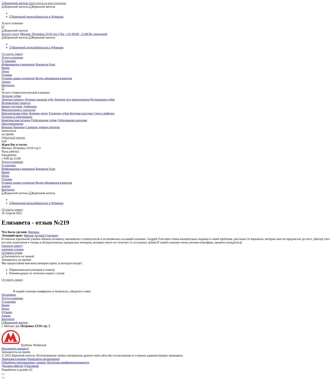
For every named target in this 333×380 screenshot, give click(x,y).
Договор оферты (12, 365)
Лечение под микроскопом (71, 99)
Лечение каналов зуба (38, 99)
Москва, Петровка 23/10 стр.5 (39, 34)
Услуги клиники (12, 57)
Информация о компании (18, 64)
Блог (52, 64)
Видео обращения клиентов (53, 78)
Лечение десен (38, 113)
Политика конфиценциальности (68, 362)
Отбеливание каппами (72, 120)
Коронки (19, 127)
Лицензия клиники (14, 359)
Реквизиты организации (44, 359)
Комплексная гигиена (16, 120)
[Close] (3, 374)
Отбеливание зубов (44, 120)
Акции (6, 81)
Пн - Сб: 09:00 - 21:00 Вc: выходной (83, 34)
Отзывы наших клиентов (18, 78)
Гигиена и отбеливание (17, 116)
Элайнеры (30, 106)
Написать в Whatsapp (49, 16)
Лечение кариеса (13, 99)
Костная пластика (81, 113)
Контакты (8, 85)
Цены (5, 71)
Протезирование (12, 123)
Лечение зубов (11, 96)
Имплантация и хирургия (18, 110)
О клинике (9, 61)
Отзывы (7, 74)
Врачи (6, 68)
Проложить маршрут (15, 348)
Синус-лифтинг (104, 113)
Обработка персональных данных (24, 362)
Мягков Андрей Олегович (41, 235)
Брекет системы (12, 106)
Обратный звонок (13, 137)
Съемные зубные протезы (43, 127)
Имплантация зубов (15, 113)
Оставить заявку (12, 54)
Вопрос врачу (10, 34)
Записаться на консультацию (47, 3)
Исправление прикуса (16, 103)
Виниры (7, 127)
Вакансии (42, 64)
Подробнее (9, 294)
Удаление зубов (59, 113)
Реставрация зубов (102, 99)
